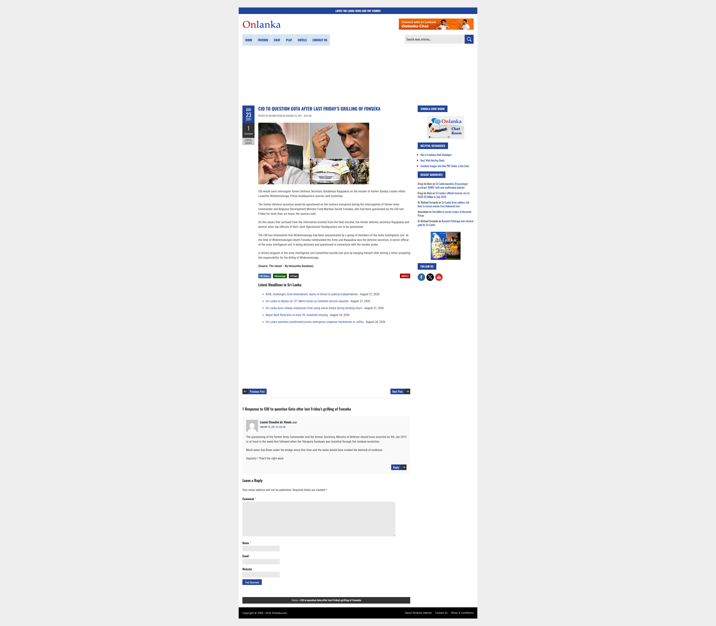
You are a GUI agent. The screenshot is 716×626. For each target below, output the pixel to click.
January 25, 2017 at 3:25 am (272, 426)
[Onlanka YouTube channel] (439, 275)
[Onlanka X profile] (430, 275)
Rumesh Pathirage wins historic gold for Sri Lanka (446, 223)
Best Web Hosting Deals (432, 160)
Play (289, 40)
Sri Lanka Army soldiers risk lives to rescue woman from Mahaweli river (443, 204)
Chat (277, 40)
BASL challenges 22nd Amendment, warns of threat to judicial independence (312, 294)
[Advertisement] (358, 75)
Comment (248, 133)
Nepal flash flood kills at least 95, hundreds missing (297, 315)
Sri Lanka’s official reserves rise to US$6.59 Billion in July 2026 (444, 195)
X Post (293, 276)
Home (248, 40)
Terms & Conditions (462, 612)
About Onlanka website (418, 612)
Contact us (320, 40)
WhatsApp (279, 276)
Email (246, 556)
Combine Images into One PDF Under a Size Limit (444, 166)
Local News (248, 142)
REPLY (405, 276)
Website (247, 569)
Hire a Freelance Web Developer (436, 155)
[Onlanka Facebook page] (421, 275)
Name (246, 543)
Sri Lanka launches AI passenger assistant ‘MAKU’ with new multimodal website (443, 185)
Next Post (397, 391)
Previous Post (257, 391)
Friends (263, 40)
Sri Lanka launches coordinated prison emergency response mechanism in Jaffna (315, 322)
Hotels (302, 40)
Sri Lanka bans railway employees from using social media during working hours (314, 308)
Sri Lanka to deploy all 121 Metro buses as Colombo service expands (307, 301)
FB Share (265, 276)
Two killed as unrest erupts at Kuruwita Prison (444, 213)
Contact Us (441, 612)
